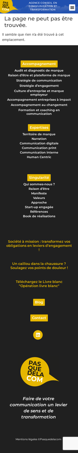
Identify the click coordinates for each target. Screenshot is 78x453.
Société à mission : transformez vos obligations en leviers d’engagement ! (39, 245)
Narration (39, 139)
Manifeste (39, 193)
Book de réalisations (39, 216)
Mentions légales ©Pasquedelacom (38, 439)
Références (39, 212)
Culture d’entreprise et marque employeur (39, 93)
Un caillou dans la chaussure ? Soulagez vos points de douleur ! (39, 266)
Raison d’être (39, 189)
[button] (72, 7)
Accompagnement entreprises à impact (39, 100)
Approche (39, 202)
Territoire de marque (39, 134)
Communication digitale (39, 143)
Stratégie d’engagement (39, 86)
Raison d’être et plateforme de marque (39, 75)
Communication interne (39, 152)
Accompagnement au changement (39, 105)
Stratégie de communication (39, 80)
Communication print (39, 148)
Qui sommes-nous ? (39, 184)
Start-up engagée (39, 207)
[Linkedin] (38, 335)
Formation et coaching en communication (39, 112)
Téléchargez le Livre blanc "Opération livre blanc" (39, 284)
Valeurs (39, 198)
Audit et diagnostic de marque (39, 70)
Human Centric (39, 157)
